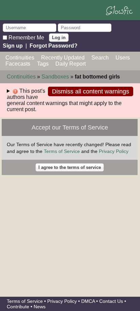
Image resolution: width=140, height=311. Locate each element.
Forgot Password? (53, 46)
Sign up (13, 46)
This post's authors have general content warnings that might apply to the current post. (64, 100)
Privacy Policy (113, 151)
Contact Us (111, 301)
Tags (43, 64)
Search (100, 58)
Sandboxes (55, 77)
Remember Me (26, 37)
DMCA (88, 301)
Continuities (19, 58)
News (40, 306)
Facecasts (17, 64)
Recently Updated (63, 58)
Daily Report (70, 64)
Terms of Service (62, 151)
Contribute (18, 306)
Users (123, 58)
